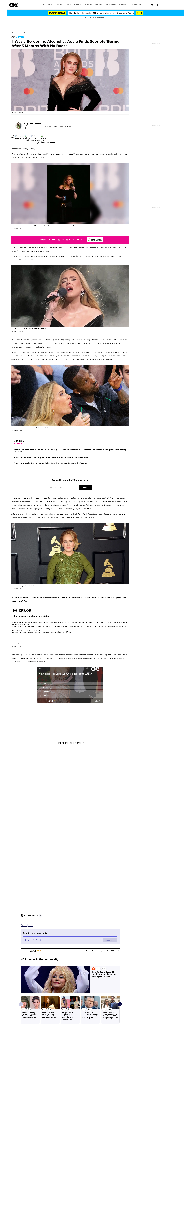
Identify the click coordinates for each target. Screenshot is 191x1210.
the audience (74, 256)
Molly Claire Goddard (32, 124)
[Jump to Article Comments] (12, 136)
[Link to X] (157, 4)
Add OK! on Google (47, 143)
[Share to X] (27, 136)
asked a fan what (99, 247)
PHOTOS (88, 5)
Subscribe (136, 5)
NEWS (59, 5)
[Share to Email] (43, 136)
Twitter (31, 247)
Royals (77, 5)
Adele (26, 33)
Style (68, 5)
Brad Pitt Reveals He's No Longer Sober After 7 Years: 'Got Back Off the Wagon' (50, 463)
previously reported (98, 514)
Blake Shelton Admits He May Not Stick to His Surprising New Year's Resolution (51, 457)
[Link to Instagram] (151, 4)
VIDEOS (99, 5)
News (20, 33)
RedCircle (21, 643)
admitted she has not (113, 154)
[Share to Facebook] (19, 136)
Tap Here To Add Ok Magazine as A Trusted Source (61, 240)
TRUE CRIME (111, 5)
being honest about (41, 352)
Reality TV (48, 5)
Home (13, 33)
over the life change (62, 340)
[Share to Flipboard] (35, 136)
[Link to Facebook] (146, 4)
